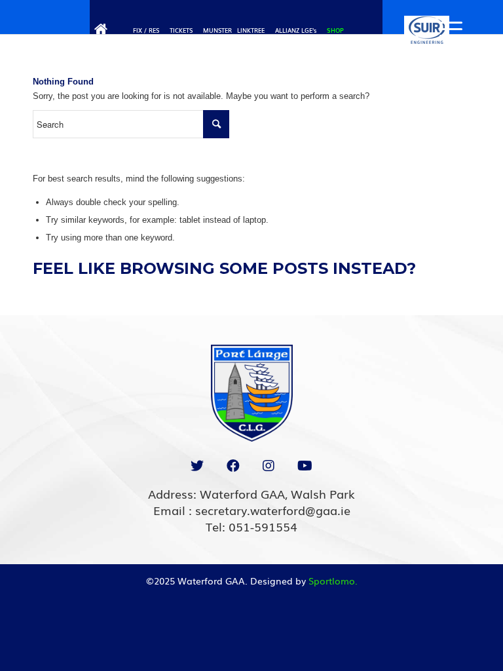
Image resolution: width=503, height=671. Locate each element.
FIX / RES (146, 30)
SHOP (335, 30)
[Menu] (444, 29)
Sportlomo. (333, 580)
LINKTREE (251, 30)
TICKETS (181, 30)
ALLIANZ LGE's (295, 30)
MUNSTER (217, 30)
